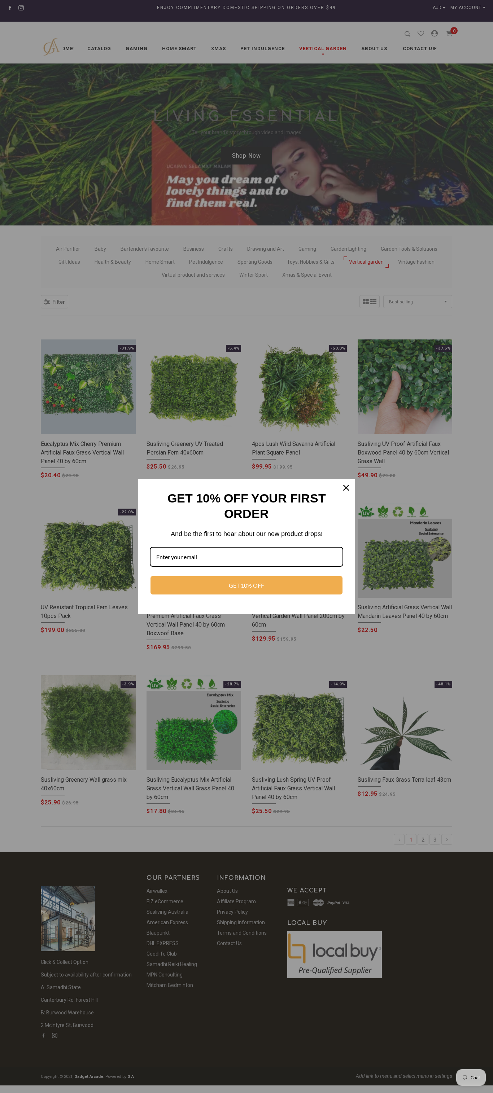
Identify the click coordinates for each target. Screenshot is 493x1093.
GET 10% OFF (246, 585)
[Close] (346, 487)
